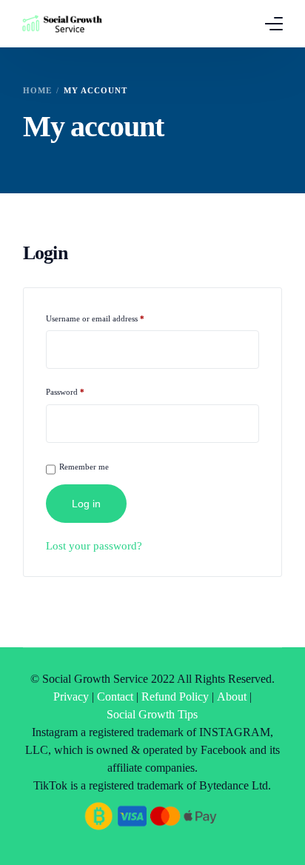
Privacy (71, 696)
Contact (115, 696)
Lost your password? (94, 546)
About (232, 696)
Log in (86, 504)
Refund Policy (175, 696)
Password (80, 390)
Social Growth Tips (152, 714)
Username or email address (110, 316)
